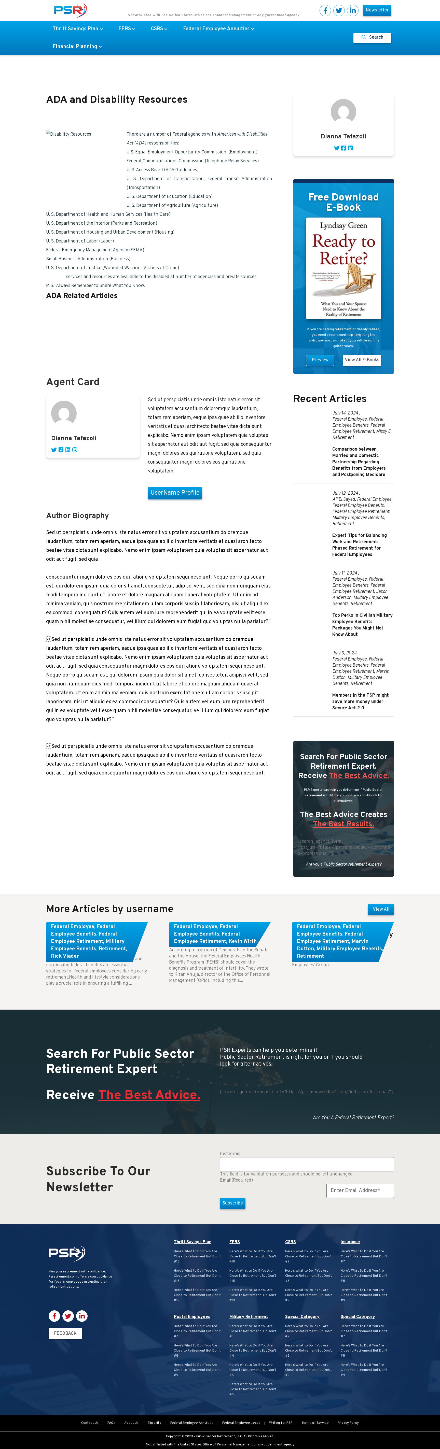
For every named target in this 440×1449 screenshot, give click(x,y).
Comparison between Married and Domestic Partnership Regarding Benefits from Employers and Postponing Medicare (359, 462)
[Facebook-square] (61, 450)
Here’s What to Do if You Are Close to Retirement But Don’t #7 (197, 1331)
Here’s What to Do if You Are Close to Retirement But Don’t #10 (252, 1257)
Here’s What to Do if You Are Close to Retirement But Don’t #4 (252, 1351)
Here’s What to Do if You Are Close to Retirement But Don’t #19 (197, 1295)
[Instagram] (74, 450)
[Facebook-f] (325, 10)
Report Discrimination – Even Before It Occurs (93, 353)
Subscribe (233, 1203)
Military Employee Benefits (358, 518)
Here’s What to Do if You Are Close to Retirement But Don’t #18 (197, 1276)
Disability (55, 277)
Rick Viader (65, 956)
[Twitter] (339, 10)
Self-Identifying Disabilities (74, 335)
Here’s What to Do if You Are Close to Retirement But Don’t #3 (252, 1331)
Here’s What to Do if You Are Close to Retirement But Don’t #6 (252, 1389)
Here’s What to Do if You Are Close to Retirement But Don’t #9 (197, 1370)
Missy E (383, 432)
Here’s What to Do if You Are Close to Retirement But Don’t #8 (197, 1351)
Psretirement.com (63, 1277)
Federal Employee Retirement (358, 429)
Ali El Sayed (343, 500)
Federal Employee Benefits (357, 422)
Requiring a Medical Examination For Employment (97, 344)
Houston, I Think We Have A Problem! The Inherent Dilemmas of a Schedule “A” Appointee (136, 308)
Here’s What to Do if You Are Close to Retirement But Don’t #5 (252, 1370)
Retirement (343, 438)
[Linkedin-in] (353, 10)
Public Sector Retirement (215, 1436)
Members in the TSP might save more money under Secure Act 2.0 (360, 702)
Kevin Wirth (243, 941)
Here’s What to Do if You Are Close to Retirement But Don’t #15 (197, 1257)
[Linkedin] (68, 450)
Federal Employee (349, 419)
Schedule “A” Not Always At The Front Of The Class (97, 326)
